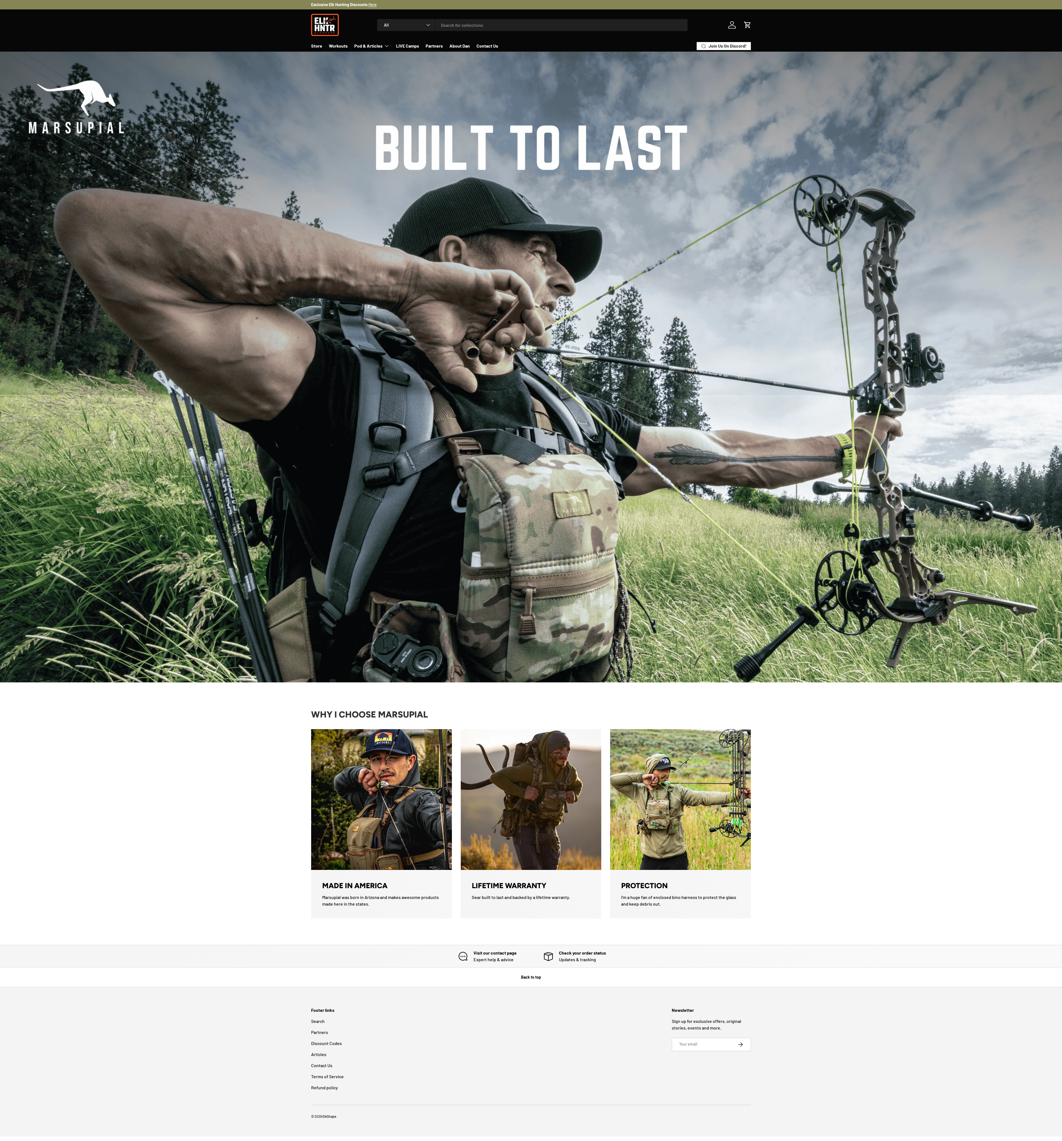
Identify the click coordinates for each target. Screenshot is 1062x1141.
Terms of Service (327, 1076)
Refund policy (324, 1087)
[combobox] (532, 25)
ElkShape (329, 1116)
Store (316, 45)
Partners (434, 45)
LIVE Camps (407, 45)
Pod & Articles (368, 45)
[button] (747, 25)
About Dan (459, 45)
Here (372, 4)
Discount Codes (326, 1043)
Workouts (338, 45)
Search (318, 1021)
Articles (318, 1054)
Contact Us (487, 45)
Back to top (531, 977)
